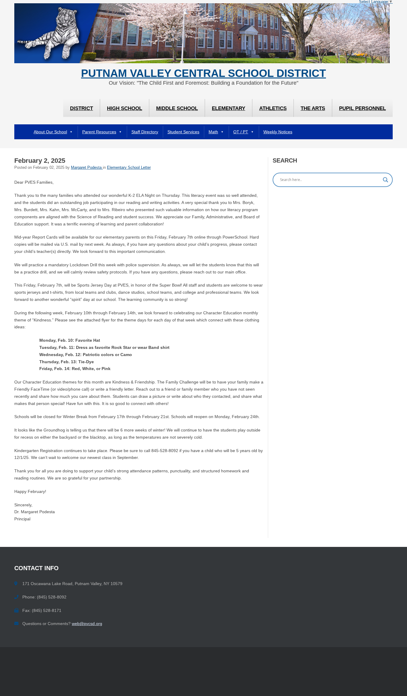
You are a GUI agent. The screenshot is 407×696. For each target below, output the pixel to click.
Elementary (228, 108)
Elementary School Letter (129, 168)
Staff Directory (144, 131)
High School (124, 108)
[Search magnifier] (385, 180)
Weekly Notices (277, 131)
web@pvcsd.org (87, 623)
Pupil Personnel (362, 108)
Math (213, 131)
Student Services (183, 131)
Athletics (273, 108)
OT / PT (240, 131)
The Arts (313, 108)
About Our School (50, 131)
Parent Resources (99, 131)
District (81, 108)
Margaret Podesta (87, 168)
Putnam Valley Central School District (203, 73)
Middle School (177, 108)
